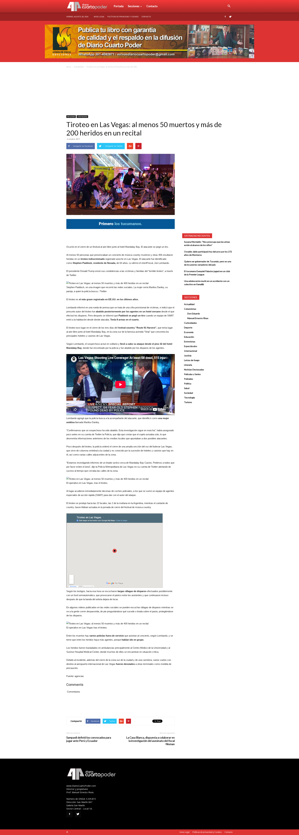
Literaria (188, 365)
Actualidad (78, 66)
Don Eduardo (193, 313)
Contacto (152, 6)
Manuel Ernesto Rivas (197, 318)
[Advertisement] (149, 92)
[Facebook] (225, 16)
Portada (118, 6)
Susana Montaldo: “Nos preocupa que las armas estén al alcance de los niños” (207, 243)
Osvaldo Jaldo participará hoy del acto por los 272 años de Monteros (208, 253)
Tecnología (189, 397)
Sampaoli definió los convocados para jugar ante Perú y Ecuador (88, 739)
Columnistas (190, 309)
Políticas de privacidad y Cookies (122, 16)
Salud (186, 388)
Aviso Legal (99, 16)
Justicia (187, 355)
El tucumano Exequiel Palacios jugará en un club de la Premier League (207, 273)
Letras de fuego (191, 360)
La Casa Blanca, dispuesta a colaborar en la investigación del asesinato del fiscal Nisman (150, 741)
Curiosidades (190, 323)
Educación (189, 337)
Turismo (188, 402)
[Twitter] (230, 16)
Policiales (188, 379)
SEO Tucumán (74, 832)
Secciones (133, 6)
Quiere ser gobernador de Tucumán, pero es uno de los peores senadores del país (207, 263)
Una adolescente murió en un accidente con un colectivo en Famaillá (207, 283)
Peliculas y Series (192, 374)
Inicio (68, 66)
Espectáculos (190, 346)
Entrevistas (189, 341)
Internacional (82, 116)
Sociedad (188, 393)
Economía (188, 332)
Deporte (188, 327)
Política (187, 383)
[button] (229, 6)
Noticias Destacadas (194, 369)
